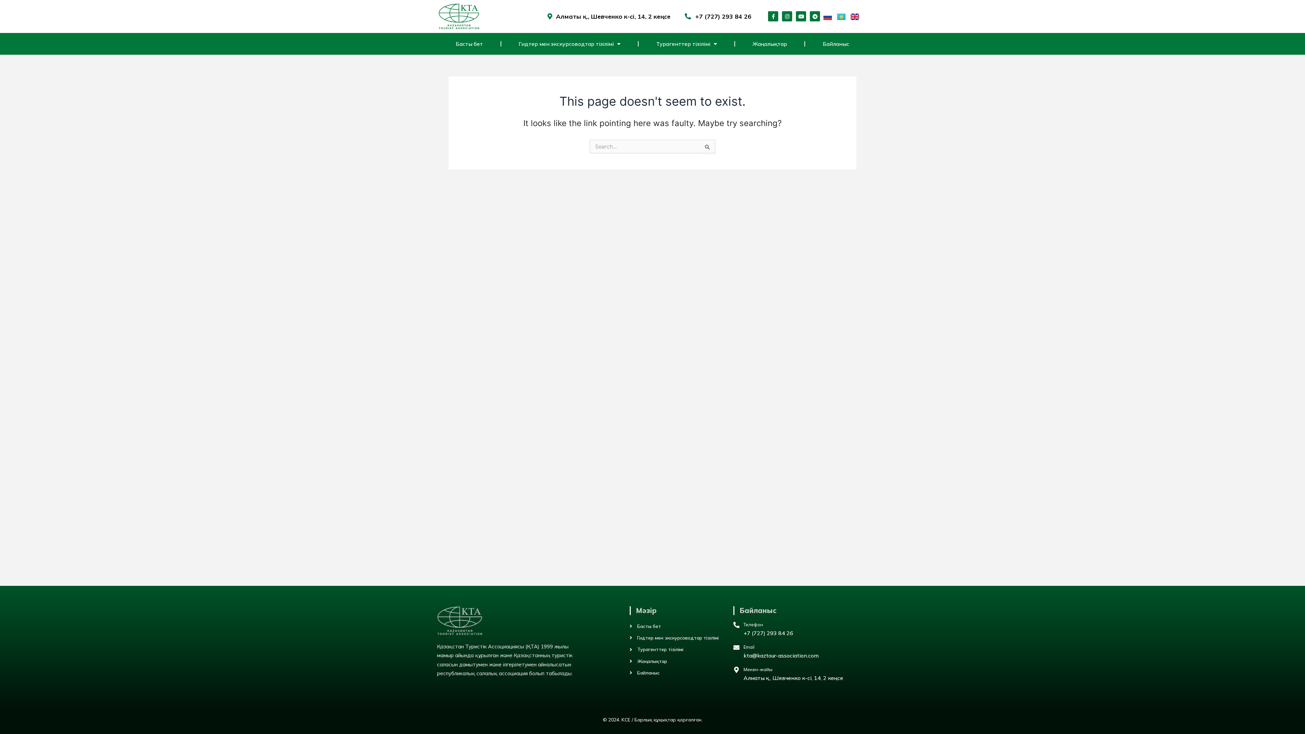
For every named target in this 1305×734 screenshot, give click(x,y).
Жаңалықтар (769, 43)
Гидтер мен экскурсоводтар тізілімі (566, 43)
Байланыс (836, 43)
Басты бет (469, 43)
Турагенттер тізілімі (683, 43)
